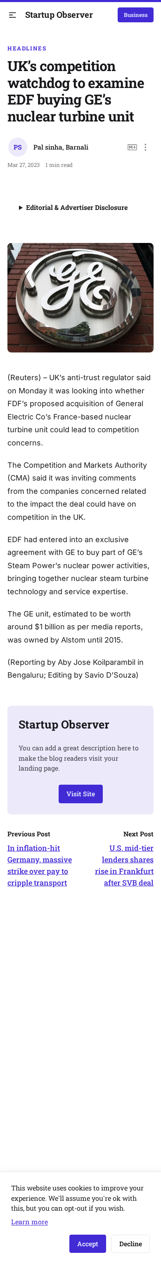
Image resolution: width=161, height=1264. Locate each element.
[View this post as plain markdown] (132, 147)
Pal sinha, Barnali (60, 147)
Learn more (29, 1221)
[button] (12, 15)
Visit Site (80, 793)
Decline (130, 1243)
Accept (87, 1243)
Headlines (27, 48)
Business (136, 15)
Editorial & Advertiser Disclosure (77, 207)
